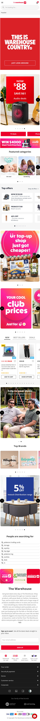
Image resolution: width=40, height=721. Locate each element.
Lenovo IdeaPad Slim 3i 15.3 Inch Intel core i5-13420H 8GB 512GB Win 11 (8, 367)
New (7, 337)
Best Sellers (19, 337)
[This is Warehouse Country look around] (20, 44)
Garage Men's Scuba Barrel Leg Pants (25, 365)
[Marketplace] (20, 500)
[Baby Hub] (9, 167)
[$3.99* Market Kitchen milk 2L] (20, 256)
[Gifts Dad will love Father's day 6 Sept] (20, 412)
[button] (34, 716)
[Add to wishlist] (15, 361)
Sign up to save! (7, 631)
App (19, 622)
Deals (32, 337)
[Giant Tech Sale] (20, 99)
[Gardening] (26, 167)
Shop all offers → (33, 188)
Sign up (20, 648)
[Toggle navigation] (2, 2)
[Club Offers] (16, 308)
